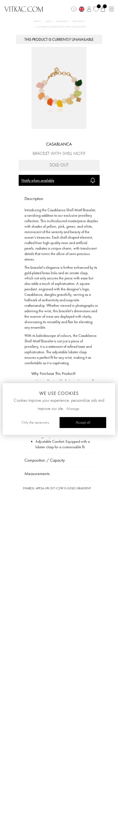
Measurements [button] (37, 473)
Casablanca (59, 144)
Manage (72, 409)
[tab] (59, 199)
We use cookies (59, 393)
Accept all (83, 422)
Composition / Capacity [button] (44, 460)
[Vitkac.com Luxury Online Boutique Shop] (23, 8)
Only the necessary (35, 422)
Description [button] (33, 198)
